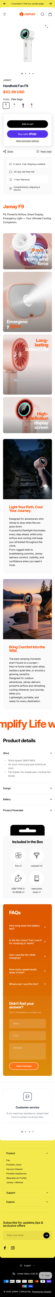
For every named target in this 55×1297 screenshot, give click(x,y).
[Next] (50, 3)
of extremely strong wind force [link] (36, 256)
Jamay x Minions (14, 1182)
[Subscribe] (46, 1235)
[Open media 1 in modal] (46, 26)
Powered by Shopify (41, 1291)
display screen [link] (38, 423)
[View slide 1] (22, 1132)
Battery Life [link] (36, 347)
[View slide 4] (33, 1132)
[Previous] (4, 3)
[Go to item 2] (26, 73)
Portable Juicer (13, 1164)
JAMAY (7, 80)
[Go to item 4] (33, 73)
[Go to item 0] (22, 73)
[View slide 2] (26, 1132)
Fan (8, 1160)
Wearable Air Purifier (16, 1178)
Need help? (46, 151)
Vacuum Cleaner (14, 1169)
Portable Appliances (16, 1173)
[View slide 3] (29, 1132)
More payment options (27, 141)
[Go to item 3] (29, 73)
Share (10, 151)
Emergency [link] (17, 324)
